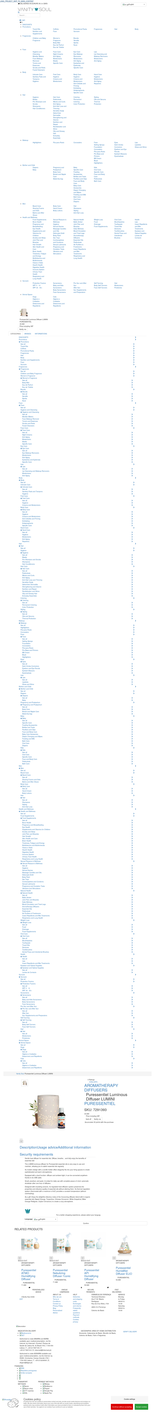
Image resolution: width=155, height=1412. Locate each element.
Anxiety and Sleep (39, 238)
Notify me (22, 329)
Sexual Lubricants (59, 244)
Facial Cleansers (39, 70)
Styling (96, 97)
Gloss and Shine (141, 147)
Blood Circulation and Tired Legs (80, 232)
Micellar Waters (38, 56)
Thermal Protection (97, 102)
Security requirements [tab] (36, 1154)
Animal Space (27, 294)
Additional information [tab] (74, 1147)
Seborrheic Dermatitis (57, 114)
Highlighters (37, 142)
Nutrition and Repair (57, 123)
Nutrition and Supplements (37, 32)
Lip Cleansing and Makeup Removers (101, 55)
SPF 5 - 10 (36, 285)
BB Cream (97, 158)
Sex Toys (56, 238)
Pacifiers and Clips (80, 179)
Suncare (77, 31)
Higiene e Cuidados (36, 300)
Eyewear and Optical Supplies (140, 232)
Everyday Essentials (56, 137)
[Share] (21, 1139)
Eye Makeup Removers (78, 55)
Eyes (116, 142)
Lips (95, 52)
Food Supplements (39, 219)
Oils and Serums (100, 99)
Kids (95, 167)
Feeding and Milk (80, 194)
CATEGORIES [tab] (15, 334)
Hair (115, 29)
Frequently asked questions (77, 1310)
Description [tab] (28, 1147)
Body (136, 29)
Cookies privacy (76, 1320)
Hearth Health (38, 265)
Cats (54, 297)
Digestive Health (38, 267)
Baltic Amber (78, 222)
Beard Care (37, 206)
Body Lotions (57, 210)
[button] (133, 4)
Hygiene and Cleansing (37, 53)
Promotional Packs (80, 29)
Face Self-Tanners (100, 287)
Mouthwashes (119, 222)
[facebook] (21, 1299)
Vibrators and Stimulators (58, 252)
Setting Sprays (99, 145)
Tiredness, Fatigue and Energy (39, 254)
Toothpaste (118, 224)
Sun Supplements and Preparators (80, 291)
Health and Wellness (29, 217)
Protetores (118, 287)
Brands (76, 38)
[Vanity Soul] (30, 1294)
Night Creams (58, 54)
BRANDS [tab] (28, 334)
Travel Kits (36, 29)
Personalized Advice (57, 1311)
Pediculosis (57, 99)
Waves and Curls (59, 101)
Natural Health (79, 219)
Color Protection (79, 104)
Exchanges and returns (77, 1304)
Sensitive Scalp (58, 111)
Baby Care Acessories (77, 186)
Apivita (76, 43)
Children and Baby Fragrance (39, 39)
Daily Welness (79, 229)
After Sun (77, 287)
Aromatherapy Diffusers (79, 236)
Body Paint (57, 235)
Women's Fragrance (57, 39)
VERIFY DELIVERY (130, 1331)
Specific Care (58, 63)
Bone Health (37, 222)
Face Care (57, 52)
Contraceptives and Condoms (58, 241)
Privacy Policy (58, 1306)
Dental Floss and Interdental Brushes (120, 235)
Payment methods (76, 1316)
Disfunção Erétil (58, 233)
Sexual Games (58, 226)
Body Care (77, 74)
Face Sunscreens (59, 292)
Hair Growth (37, 244)
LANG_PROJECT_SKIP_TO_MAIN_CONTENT (17, 1)
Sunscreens (57, 283)
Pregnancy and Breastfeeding (38, 225)
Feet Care (56, 74)
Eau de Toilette (58, 47)
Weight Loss (98, 219)
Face (55, 31)
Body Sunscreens (59, 290)
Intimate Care (37, 74)
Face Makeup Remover (38, 59)
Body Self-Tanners (100, 285)
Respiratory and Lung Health (38, 277)
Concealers (78, 142)
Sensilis (76, 40)
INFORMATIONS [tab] (41, 334)
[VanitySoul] (86, 1211)
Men (24, 204)
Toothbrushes (119, 231)
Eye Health (37, 229)
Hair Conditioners (39, 108)
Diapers (35, 167)
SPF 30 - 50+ (37, 287)
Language (29, 1219)
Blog (54, 1308)
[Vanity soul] (77, 9)
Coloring (77, 97)
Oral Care (77, 199)
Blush (96, 160)
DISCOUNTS (27, 24)
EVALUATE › (93, 1082)
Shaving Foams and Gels (38, 209)
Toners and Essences (37, 64)
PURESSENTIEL (99, 1103)
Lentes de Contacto (138, 236)
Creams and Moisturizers (57, 80)
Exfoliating (77, 88)
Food (96, 222)
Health (137, 219)
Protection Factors (39, 283)
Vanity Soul (20, 1073)
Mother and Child (28, 165)
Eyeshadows (118, 156)
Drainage (97, 224)
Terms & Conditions (56, 1300)
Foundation (98, 147)
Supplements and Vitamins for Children (39, 233)
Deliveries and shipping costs (77, 1299)
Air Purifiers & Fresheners (78, 245)
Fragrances (98, 29)
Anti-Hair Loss (79, 213)
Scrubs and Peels (39, 67)
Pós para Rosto (58, 142)
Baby (34, 170)
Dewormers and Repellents (38, 304)
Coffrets (56, 29)
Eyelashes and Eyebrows (79, 64)
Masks (55, 61)
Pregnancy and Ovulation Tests (58, 248)
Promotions (26, 27)
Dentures (117, 229)
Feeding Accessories (78, 173)
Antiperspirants (79, 90)
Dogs (34, 297)
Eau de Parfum (58, 45)
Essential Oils (78, 240)
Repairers (97, 83)
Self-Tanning (98, 283)
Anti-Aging (56, 56)
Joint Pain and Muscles (38, 241)
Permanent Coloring (77, 100)
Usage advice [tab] (47, 1147)
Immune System (38, 269)
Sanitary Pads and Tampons (39, 78)
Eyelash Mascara (120, 154)
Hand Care (98, 74)
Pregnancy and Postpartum (58, 168)
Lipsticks (138, 145)
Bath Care (77, 197)
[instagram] (20, 1299)
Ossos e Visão (38, 263)
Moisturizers (57, 58)
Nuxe (75, 45)
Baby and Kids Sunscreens (58, 286)
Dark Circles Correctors (118, 146)
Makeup (25, 140)
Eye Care (77, 52)
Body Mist (56, 43)
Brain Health (37, 251)
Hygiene (36, 81)
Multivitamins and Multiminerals (39, 259)
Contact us (57, 1303)
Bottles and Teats (80, 176)
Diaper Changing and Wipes (80, 191)
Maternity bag (58, 179)
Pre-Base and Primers (99, 155)
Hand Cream (57, 208)
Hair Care (56, 97)
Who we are (57, 1297)
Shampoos (36, 106)
